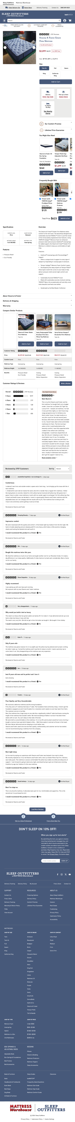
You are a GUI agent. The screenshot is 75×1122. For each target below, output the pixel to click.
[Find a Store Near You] (53, 816)
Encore (29, 957)
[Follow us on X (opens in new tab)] (66, 874)
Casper (29, 951)
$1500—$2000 (31, 1034)
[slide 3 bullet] (20, 62)
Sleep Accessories (32, 1065)
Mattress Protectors (33, 1058)
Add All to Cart (65, 218)
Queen (6, 947)
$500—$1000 (31, 1027)
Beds (5, 1078)
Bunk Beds (7, 1085)
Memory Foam (8, 1024)
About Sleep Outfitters (56, 895)
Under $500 (30, 1024)
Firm (51, 947)
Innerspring (7, 1027)
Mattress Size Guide (33, 1085)
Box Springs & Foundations (12, 1057)
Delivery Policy (22, 884)
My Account (33, 884)
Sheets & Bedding (32, 1055)
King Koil (30, 968)
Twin (5, 937)
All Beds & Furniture (10, 1096)
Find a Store (57, 884)
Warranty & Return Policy (12, 905)
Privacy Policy (54, 854)
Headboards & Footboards (12, 1082)
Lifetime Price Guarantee (34, 905)
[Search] (59, 20)
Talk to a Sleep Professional (23, 821)
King (5, 951)
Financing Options (32, 895)
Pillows (29, 1051)
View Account (8, 912)
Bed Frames (8, 1061)
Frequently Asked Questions (35, 1082)
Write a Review (66, 383)
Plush (51, 940)
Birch (28, 947)
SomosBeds (30, 999)
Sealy (28, 989)
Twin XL (6, 940)
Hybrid (6, 1031)
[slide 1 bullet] (18, 62)
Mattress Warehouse (23, 3)
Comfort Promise (32, 902)
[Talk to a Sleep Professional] (23, 816)
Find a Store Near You (53, 821)
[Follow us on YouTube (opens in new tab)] (70, 874)
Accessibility (53, 919)
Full (5, 944)
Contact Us (55, 8)
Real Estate (53, 905)
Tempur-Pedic (31, 1010)
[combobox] (32, 20)
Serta (28, 992)
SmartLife (30, 996)
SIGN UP (64, 861)
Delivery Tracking (42, 8)
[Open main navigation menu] (4, 20)
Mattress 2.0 (31, 978)
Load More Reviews (37, 809)
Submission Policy (55, 916)
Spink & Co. (30, 1003)
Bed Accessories (9, 1064)
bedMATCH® (31, 1078)
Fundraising (53, 909)
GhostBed (30, 961)
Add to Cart (55, 82)
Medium (52, 944)
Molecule (30, 982)
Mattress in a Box (9, 1034)
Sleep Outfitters (8, 3)
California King (8, 954)
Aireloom (30, 937)
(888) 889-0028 (65, 8)
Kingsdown (30, 971)
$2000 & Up (30, 1038)
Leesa (29, 975)
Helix (28, 964)
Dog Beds (7, 1092)
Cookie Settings (49, 1119)
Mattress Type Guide (33, 1089)
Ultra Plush (53, 937)
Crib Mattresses (9, 1038)
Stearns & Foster (32, 1006)
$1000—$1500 (31, 1031)
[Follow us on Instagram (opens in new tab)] (62, 874)
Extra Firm (53, 951)
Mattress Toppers (32, 1062)
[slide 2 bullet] (19, 62)
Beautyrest (30, 940)
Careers (52, 902)
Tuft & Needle (31, 1013)
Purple (29, 985)
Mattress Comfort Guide (34, 1092)
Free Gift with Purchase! (46, 45)
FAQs (6, 909)
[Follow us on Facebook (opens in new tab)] (58, 874)
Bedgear (29, 944)
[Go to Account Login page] (64, 20)
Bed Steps (7, 1089)
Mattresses (8, 928)
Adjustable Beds (9, 1054)
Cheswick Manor (32, 954)
